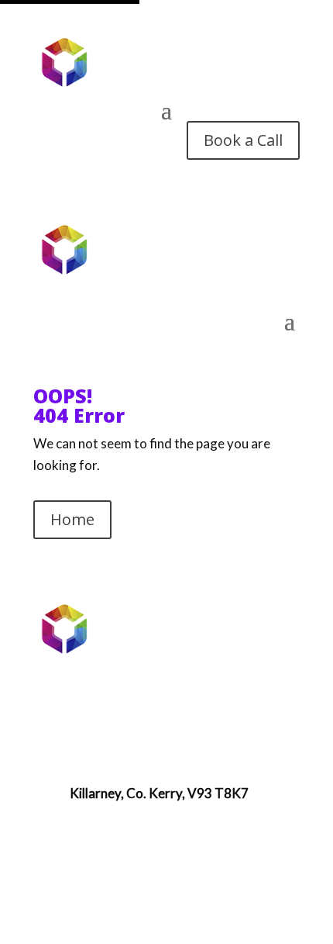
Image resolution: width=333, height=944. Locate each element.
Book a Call (243, 140)
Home (72, 519)
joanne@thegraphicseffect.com (161, 745)
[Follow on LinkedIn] (166, 874)
